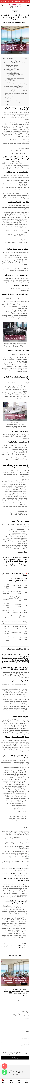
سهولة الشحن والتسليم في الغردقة (13, 98)
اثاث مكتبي (15, 11)
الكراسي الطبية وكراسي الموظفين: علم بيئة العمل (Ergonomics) (16, 79)
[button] (18, 1000)
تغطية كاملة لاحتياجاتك (11, 97)
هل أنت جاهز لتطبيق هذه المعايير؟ (13, 89)
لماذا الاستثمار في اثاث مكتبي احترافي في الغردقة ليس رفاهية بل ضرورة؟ (15, 63)
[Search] (4, 5)
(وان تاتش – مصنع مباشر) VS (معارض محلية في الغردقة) (17, 87)
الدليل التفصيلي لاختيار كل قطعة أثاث (12, 69)
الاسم (27, 1031)
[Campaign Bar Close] (1, 1)
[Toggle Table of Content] (25, 59)
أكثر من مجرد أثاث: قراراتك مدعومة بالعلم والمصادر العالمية (16, 103)
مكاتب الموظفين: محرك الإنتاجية (13, 73)
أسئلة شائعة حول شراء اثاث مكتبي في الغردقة (14, 100)
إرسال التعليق (15, 1058)
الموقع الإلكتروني (25, 1045)
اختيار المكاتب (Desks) (11, 70)
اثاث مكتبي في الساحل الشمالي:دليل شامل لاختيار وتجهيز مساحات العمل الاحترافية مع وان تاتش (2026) (16, 991)
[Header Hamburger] (28, 5)
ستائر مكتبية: (9, 82)
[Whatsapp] (4, 1072)
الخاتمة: (8, 101)
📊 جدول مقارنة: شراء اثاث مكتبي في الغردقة (14, 86)
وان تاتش (4, 896)
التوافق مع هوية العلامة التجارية (12, 67)
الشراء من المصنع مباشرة (11, 96)
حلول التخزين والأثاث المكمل (12, 80)
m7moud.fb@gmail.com (19, 22)
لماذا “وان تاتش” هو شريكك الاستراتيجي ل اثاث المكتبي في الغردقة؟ (16, 94)
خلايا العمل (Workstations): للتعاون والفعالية (15, 74)
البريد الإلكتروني (25, 1038)
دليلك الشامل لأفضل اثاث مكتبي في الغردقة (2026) (14, 61)
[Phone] (4, 1066)
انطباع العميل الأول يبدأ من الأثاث (12, 65)
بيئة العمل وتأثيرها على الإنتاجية (12, 66)
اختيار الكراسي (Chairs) (11, 75)
